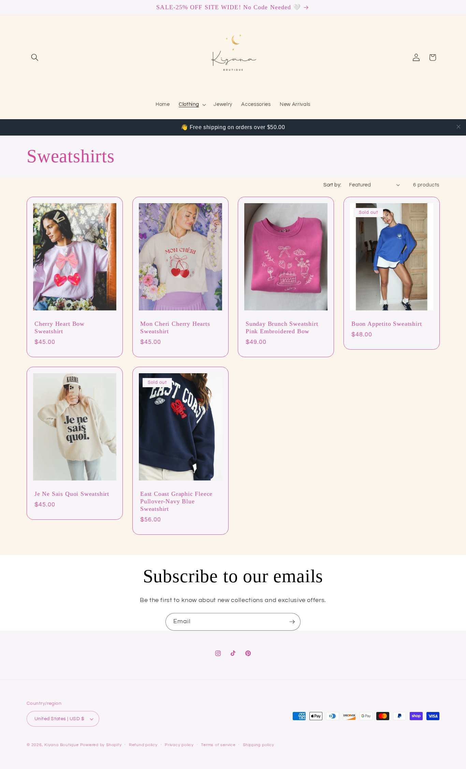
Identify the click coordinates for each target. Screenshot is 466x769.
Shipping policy (258, 745)
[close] (458, 127)
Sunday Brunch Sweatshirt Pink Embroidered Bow (282, 327)
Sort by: (332, 184)
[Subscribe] (292, 622)
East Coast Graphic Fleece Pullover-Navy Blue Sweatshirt (176, 501)
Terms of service (218, 745)
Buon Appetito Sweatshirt (386, 323)
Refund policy (143, 745)
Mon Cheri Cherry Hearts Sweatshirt (175, 327)
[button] (35, 57)
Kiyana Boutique (61, 745)
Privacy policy (179, 745)
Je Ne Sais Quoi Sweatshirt (71, 493)
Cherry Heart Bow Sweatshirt (59, 327)
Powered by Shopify (101, 745)
